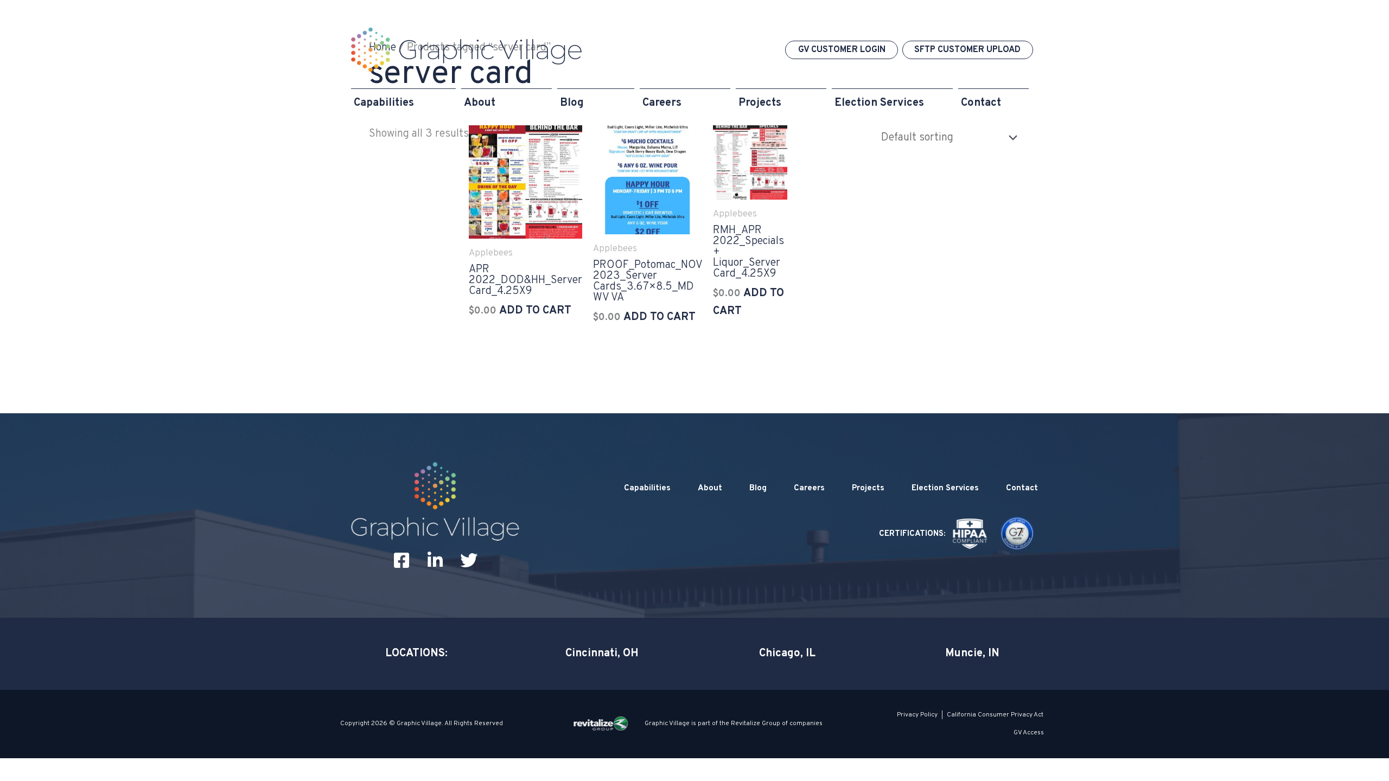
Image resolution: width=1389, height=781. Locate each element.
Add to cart (535, 311)
